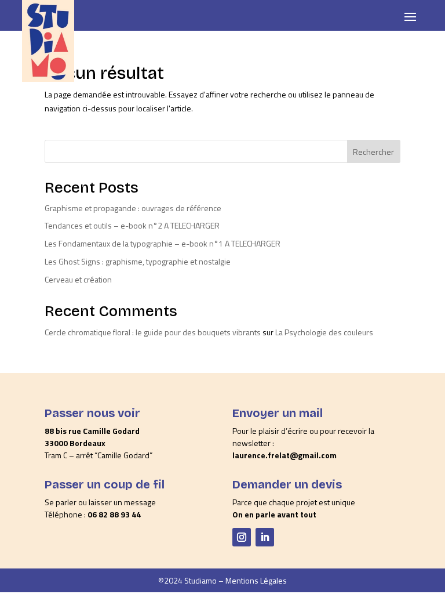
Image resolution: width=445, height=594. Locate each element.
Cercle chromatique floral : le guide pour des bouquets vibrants (153, 332)
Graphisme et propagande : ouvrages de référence (133, 208)
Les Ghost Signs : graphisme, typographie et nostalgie (138, 261)
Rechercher (373, 152)
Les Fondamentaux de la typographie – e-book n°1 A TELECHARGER (162, 243)
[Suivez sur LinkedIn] (265, 537)
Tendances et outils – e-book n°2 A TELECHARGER (132, 225)
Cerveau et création (78, 279)
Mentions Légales (256, 580)
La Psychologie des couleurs (324, 332)
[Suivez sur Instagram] (241, 537)
